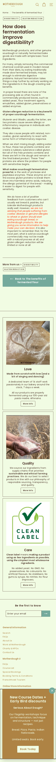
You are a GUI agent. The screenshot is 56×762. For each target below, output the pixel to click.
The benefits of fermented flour (27, 12)
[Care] (28, 524)
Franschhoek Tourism (14, 679)
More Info (28, 490)
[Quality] (28, 437)
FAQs (5, 636)
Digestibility (11, 18)
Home (6, 12)
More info (28, 403)
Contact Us (8, 652)
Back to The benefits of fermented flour (30, 280)
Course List (8, 668)
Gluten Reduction (33, 18)
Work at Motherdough (14, 644)
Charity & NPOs (11, 648)
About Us (7, 640)
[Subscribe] (46, 614)
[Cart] (44, 4)
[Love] (28, 343)
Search (6, 632)
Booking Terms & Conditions (18, 675)
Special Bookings (12, 671)
